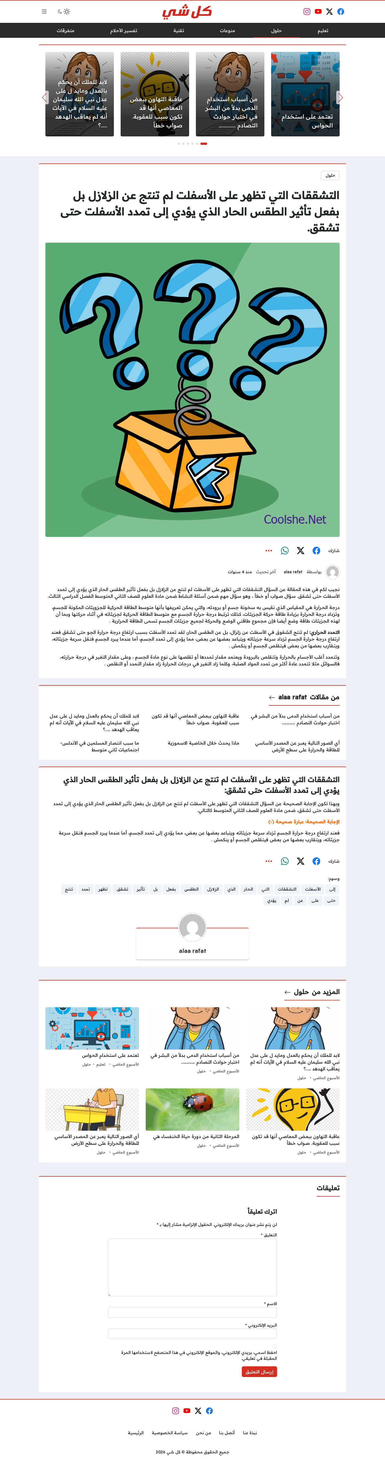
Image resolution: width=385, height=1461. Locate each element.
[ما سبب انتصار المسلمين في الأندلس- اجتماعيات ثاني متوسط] (92, 746)
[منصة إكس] (300, 551)
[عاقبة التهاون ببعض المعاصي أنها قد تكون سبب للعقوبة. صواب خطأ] (155, 94)
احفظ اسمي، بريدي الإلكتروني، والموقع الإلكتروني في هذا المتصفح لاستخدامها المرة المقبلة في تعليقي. (199, 1355)
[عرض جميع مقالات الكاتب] (333, 572)
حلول (330, 175)
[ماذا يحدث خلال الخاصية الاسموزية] (192, 746)
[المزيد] (269, 551)
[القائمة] (44, 11)
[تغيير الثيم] (63, 11)
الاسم (270, 1303)
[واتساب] (285, 551)
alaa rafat (293, 571)
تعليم (100, 1064)
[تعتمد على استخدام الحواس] (305, 94)
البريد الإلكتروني (261, 1325)
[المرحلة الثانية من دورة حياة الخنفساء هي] (192, 1122)
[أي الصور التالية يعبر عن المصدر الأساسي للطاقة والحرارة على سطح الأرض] (293, 746)
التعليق (269, 1235)
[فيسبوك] (316, 551)
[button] (203, 144)
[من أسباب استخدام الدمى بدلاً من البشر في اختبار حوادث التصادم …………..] (230, 94)
